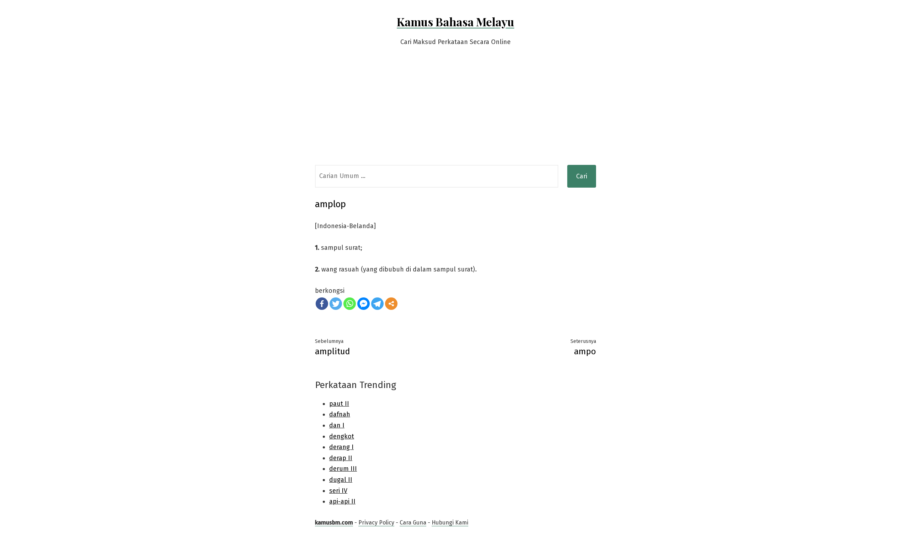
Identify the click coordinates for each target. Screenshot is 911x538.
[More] (391, 303)
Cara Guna (413, 522)
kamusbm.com (334, 522)
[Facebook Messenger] (363, 303)
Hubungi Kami (450, 522)
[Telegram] (377, 303)
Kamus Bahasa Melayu (455, 21)
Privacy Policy (376, 522)
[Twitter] (336, 303)
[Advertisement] (455, 111)
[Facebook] (322, 303)
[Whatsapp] (349, 303)
